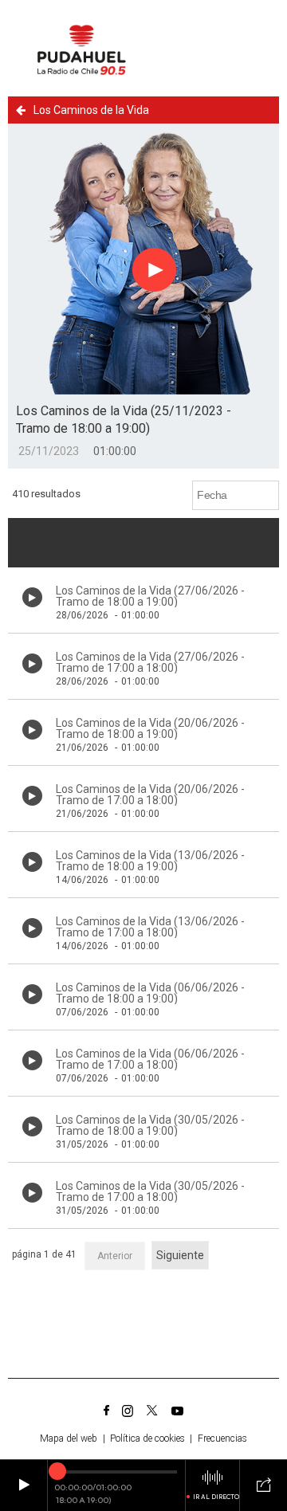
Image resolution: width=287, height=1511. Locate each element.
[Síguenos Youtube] (177, 1410)
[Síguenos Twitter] (152, 1410)
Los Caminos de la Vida (91, 110)
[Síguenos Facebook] (106, 1410)
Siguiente (180, 1255)
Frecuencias (222, 1438)
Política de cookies (147, 1438)
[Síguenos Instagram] (127, 1410)
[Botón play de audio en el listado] (32, 597)
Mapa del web (68, 1438)
